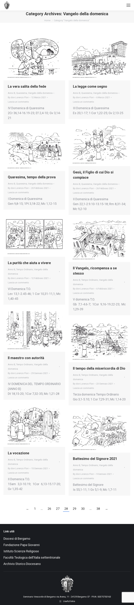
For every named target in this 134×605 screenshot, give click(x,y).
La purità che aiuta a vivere (29, 263)
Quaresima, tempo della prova (32, 177)
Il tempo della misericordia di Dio (99, 368)
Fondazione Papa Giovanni (21, 545)
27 (57, 508)
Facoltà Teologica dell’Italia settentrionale (31, 557)
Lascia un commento (18, 101)
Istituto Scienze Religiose (21, 551)
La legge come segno (90, 86)
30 (83, 508)
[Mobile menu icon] (128, 5)
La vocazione (18, 453)
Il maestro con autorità (26, 358)
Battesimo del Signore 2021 (95, 459)
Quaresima (21, 93)
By (18, 97)
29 (74, 508)
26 (49, 508)
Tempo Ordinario (24, 269)
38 (98, 508)
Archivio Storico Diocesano (22, 564)
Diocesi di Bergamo (16, 538)
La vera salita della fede (27, 86)
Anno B (11, 93)
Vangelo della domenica (40, 93)
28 (66, 508)
